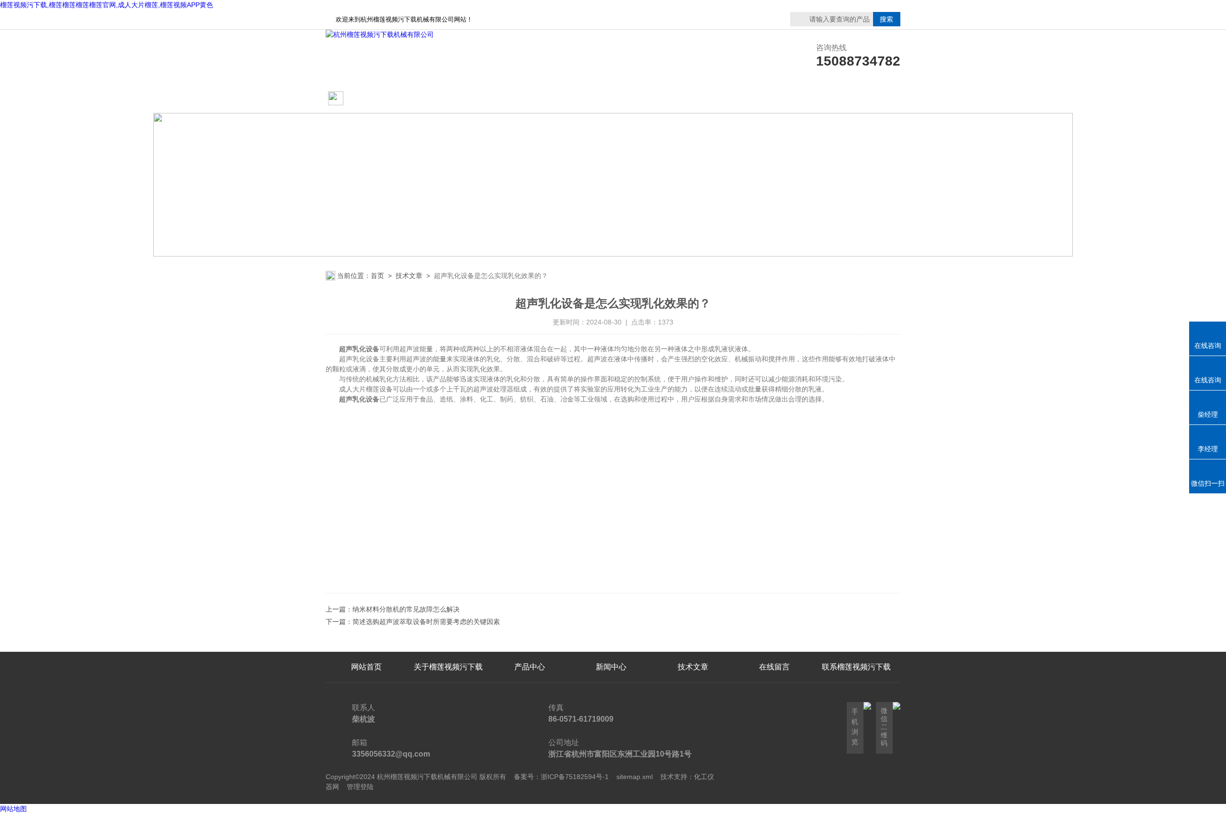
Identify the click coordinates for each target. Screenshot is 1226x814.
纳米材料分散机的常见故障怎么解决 (406, 609)
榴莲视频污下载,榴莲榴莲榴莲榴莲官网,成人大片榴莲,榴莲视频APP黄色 (106, 5)
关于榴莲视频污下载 (448, 99)
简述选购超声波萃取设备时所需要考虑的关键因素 (426, 621)
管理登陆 (360, 787)
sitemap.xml (634, 777)
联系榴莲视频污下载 (774, 99)
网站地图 (13, 809)
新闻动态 (611, 99)
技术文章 (693, 99)
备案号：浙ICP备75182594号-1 (561, 777)
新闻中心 (611, 667)
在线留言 (856, 99)
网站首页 (362, 99)
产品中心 (529, 99)
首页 (377, 275)
